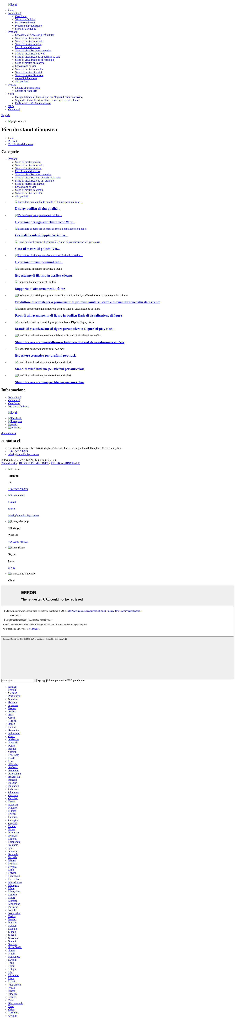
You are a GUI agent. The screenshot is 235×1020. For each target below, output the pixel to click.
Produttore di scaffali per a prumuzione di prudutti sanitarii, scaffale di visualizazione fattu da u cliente (87, 302)
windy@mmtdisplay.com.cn (23, 454)
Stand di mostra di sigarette (29, 62)
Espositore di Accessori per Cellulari (35, 34)
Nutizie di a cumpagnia (27, 87)
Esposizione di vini (25, 65)
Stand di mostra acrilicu (28, 38)
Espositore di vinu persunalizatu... (39, 262)
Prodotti (12, 31)
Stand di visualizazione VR (30, 53)
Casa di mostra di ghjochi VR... (37, 249)
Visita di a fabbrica (25, 19)
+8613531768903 (18, 451)
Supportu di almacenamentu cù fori (40, 289)
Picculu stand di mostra (27, 47)
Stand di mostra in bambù (29, 69)
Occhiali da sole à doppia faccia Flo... (41, 235)
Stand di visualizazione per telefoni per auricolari (49, 369)
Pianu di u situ (9, 463)
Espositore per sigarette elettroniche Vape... (45, 222)
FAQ (11, 106)
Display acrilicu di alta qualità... (37, 208)
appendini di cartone (26, 78)
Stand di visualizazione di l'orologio (34, 59)
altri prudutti (21, 81)
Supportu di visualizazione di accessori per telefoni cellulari (47, 100)
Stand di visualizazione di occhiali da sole (37, 56)
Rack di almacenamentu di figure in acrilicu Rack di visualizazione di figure (68, 315)
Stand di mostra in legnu (28, 44)
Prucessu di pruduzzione (28, 25)
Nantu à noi (14, 13)
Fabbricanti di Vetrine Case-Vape (33, 103)
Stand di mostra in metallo (29, 41)
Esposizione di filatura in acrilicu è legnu (43, 275)
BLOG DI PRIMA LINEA (34, 463)
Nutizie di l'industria (26, 90)
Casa (11, 10)
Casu (11, 93)
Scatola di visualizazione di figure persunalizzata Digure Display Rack (64, 329)
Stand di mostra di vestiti (28, 72)
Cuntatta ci (14, 109)
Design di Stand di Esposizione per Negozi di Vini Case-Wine (48, 97)
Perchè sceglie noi (25, 22)
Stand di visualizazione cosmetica (33, 50)
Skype (11, 567)
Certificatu (20, 16)
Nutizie (12, 84)
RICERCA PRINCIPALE (65, 463)
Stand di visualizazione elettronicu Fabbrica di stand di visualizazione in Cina (69, 342)
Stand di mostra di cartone (29, 75)
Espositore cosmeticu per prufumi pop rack (45, 355)
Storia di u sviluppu (25, 28)
